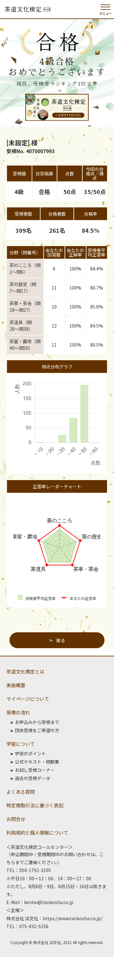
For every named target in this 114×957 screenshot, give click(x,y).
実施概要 (15, 685)
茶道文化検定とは (25, 671)
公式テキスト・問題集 (37, 761)
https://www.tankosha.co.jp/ (72, 918)
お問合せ (15, 819)
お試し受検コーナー (35, 770)
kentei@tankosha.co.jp (48, 902)
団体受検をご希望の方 (37, 730)
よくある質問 (20, 791)
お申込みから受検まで (37, 722)
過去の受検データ (32, 778)
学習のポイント (30, 753)
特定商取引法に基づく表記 (34, 805)
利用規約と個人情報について (37, 832)
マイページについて (27, 698)
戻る (60, 640)
